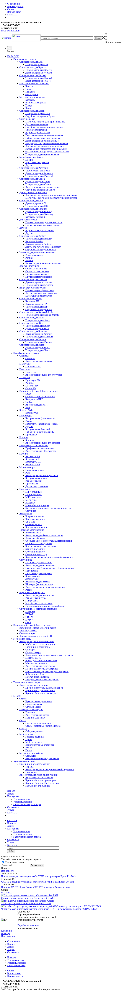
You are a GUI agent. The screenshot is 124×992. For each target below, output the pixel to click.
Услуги (11, 810)
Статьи (11, 970)
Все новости (7, 871)
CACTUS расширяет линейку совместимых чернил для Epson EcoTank (37, 881)
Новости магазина (14, 862)
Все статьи (6, 892)
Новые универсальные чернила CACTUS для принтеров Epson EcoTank (38, 876)
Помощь (5, 933)
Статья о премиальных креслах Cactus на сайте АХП (28, 898)
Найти (11, 851)
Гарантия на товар (16, 965)
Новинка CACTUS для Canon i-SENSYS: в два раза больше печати (35, 887)
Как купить (13, 796)
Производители (15, 976)
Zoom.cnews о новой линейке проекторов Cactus (26, 903)
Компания (6, 930)
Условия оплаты (21, 799)
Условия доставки (22, 801)
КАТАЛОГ (13, 56)
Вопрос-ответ (14, 973)
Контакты (12, 812)
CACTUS (12, 820)
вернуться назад (30, 928)
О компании (13, 941)
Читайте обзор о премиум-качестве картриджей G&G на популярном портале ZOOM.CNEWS (49, 909)
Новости (11, 791)
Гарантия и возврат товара (27, 804)
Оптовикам (13, 807)
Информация (8, 936)
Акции (10, 793)
